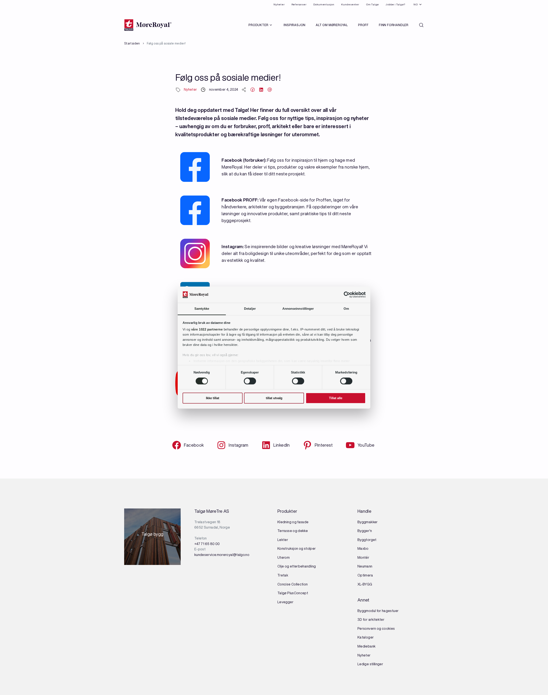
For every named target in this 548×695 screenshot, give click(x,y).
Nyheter (279, 4)
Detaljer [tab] (250, 309)
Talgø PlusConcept (292, 593)
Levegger (285, 602)
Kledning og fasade (292, 522)
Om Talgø (372, 4)
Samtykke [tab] (201, 309)
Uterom (283, 557)
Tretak (282, 575)
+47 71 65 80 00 (207, 543)
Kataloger (365, 637)
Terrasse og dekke (292, 530)
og (301, 548)
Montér (363, 557)
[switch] (250, 381)
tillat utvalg (274, 398)
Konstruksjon (288, 548)
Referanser (299, 4)
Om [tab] (346, 309)
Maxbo (363, 548)
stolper (309, 548)
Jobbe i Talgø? (395, 4)
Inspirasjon (294, 25)
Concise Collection (292, 584)
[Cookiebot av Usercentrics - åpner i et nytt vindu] (347, 294)
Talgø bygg (152, 535)
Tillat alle (335, 398)
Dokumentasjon (323, 4)
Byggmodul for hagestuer (378, 610)
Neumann (364, 566)
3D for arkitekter (370, 619)
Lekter (282, 539)
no (416, 4)
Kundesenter (350, 4)
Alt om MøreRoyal (332, 25)
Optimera (365, 575)
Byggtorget (367, 539)
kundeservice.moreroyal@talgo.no (221, 554)
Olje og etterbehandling (296, 566)
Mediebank (366, 646)
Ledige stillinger (370, 664)
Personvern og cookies (376, 628)
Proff (363, 25)
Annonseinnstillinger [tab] (298, 309)
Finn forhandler (393, 25)
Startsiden (132, 43)
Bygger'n (364, 530)
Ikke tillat (212, 398)
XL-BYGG (364, 584)
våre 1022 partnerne (207, 329)
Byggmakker (367, 522)
